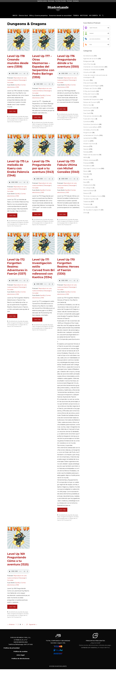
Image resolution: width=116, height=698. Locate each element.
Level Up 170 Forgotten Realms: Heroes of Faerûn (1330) (68, 266)
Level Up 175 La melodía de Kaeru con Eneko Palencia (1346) (18, 168)
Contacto (76, 1)
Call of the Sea (88, 64)
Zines (85, 212)
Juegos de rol (23, 120)
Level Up (86, 141)
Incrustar (10, 82)
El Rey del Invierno (89, 94)
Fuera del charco (89, 119)
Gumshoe (86, 121)
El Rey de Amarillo (89, 91)
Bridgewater (87, 61)
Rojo (84, 177)
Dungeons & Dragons (17, 118)
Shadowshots (88, 185)
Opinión (86, 149)
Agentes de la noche (90, 58)
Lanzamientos (88, 138)
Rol (20, 121)
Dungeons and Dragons (91, 86)
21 (27, 624)
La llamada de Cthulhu (91, 135)
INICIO (15, 15)
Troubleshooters (89, 207)
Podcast (69, 1)
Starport (86, 193)
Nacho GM (10, 121)
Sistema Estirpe (88, 190)
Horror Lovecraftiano (90, 127)
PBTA (85, 157)
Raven (85, 171)
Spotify (17, 85)
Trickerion (86, 204)
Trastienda (86, 201)
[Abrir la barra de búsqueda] (102, 15)
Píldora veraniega (89, 160)
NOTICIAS (84, 15)
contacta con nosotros (89, 647)
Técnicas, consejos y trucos (92, 196)
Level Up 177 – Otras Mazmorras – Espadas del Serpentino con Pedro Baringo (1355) (43, 66)
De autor (86, 80)
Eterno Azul (23, 15)
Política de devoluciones (20, 658)
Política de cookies (20, 651)
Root (85, 182)
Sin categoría (87, 188)
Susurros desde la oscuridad (60, 15)
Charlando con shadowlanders (93, 67)
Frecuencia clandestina (91, 116)
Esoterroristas (88, 97)
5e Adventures (13, 116)
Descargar (22, 80)
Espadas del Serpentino (91, 99)
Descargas (51, 1)
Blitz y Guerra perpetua (38, 15)
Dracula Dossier (88, 83)
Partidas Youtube (60, 1)
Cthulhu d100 (88, 72)
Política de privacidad (11, 648)
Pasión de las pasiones (91, 154)
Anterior (11, 624)
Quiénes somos (42, 1)
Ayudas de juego (23, 116)
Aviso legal (20, 655)
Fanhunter (87, 110)
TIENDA (76, 15)
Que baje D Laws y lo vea (92, 168)
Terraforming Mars (89, 199)
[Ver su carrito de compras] (99, 15)
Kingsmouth (87, 132)
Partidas (86, 152)
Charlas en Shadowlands (91, 69)
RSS (17, 87)
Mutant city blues (89, 143)
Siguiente (33, 624)
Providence (87, 166)
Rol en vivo (87, 179)
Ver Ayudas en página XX (91, 210)
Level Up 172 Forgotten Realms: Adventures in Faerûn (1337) (17, 266)
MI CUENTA (93, 15)
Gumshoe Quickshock (91, 124)
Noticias (86, 146)
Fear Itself (86, 113)
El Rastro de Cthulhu (90, 88)
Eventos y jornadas (89, 108)
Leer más (12, 111)
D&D (8, 118)
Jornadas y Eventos (90, 130)
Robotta (86, 174)
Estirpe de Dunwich (90, 102)
